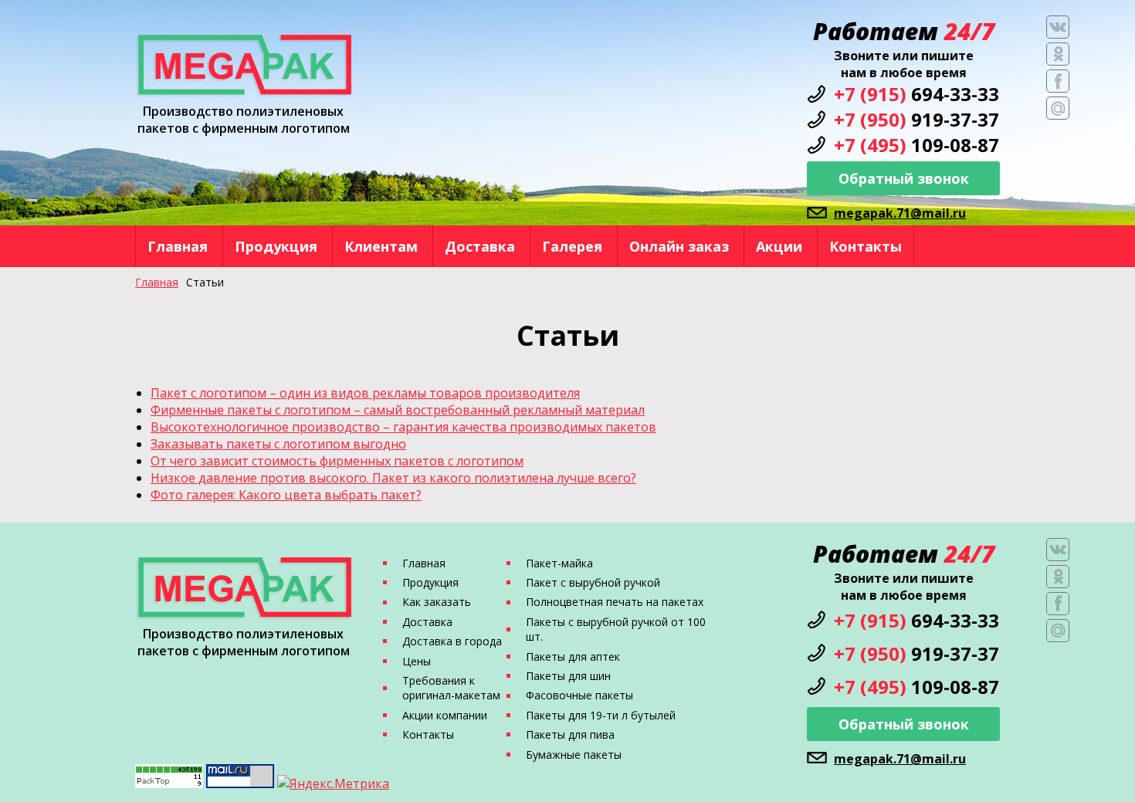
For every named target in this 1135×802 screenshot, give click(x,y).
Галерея (572, 246)
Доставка (480, 246)
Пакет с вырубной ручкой (593, 582)
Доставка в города (452, 641)
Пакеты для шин (568, 675)
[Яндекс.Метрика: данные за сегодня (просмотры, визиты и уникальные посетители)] (333, 783)
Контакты (865, 246)
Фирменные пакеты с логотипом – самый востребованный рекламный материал (398, 409)
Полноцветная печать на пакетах (614, 601)
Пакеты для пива (570, 734)
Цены (416, 661)
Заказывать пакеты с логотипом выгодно (278, 443)
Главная (177, 246)
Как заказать (436, 601)
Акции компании (444, 715)
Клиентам (381, 246)
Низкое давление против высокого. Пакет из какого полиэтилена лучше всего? (393, 477)
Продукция (276, 246)
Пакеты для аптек (573, 656)
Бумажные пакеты (574, 754)
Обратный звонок (904, 178)
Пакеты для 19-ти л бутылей (601, 715)
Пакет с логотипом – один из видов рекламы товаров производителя (365, 392)
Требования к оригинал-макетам (451, 687)
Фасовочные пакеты (579, 695)
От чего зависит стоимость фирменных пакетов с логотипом (337, 460)
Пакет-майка (559, 563)
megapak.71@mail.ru (900, 213)
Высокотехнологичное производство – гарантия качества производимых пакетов (403, 426)
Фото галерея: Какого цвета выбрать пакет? (286, 494)
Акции (779, 246)
